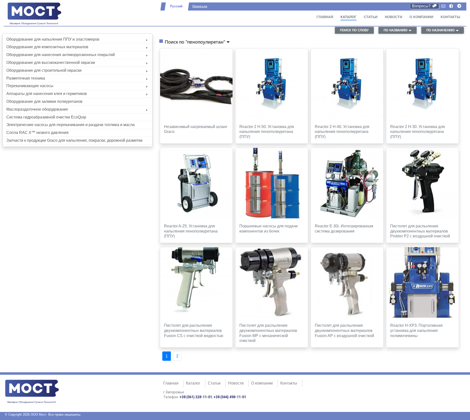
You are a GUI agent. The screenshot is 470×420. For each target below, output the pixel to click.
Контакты (450, 17)
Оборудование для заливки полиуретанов (44, 101)
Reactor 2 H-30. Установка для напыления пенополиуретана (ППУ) (417, 132)
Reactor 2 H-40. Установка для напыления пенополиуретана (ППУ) (342, 132)
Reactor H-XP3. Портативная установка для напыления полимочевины (416, 330)
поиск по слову (354, 30)
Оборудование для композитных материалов (47, 47)
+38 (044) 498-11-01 (229, 397)
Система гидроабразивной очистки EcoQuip (46, 117)
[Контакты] (443, 6)
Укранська (199, 6)
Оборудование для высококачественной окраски (50, 62)
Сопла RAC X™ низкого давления (37, 132)
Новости (393, 17)
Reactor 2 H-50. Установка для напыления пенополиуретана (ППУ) (266, 132)
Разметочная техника (25, 78)
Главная (325, 17)
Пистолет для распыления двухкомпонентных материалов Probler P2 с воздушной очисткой (420, 231)
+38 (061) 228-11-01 (195, 397)
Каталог (348, 17)
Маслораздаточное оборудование (37, 109)
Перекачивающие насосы (29, 86)
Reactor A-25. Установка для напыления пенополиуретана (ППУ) (191, 231)
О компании (421, 17)
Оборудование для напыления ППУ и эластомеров (52, 39)
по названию (395, 30)
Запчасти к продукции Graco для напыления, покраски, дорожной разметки (74, 140)
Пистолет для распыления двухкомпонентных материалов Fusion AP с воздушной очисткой (344, 330)
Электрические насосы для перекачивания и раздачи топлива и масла (70, 125)
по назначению (440, 30)
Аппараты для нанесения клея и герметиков (46, 94)
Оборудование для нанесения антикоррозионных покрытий (60, 55)
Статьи (370, 17)
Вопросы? (422, 6)
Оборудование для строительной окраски (44, 70)
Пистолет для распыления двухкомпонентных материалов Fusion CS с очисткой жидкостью (193, 330)
